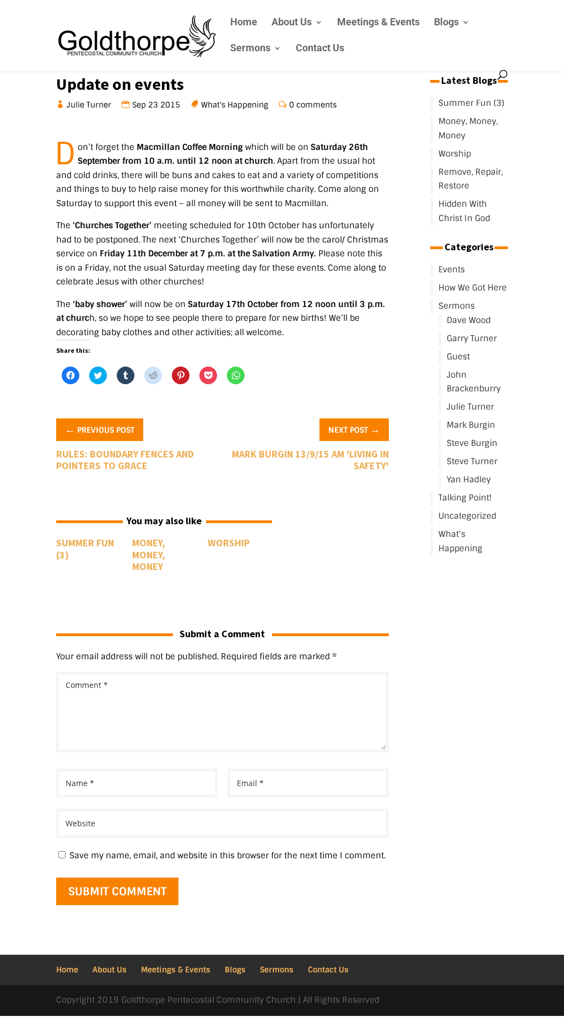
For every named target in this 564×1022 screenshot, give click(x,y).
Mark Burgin (471, 425)
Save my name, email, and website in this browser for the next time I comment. (227, 855)
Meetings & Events (378, 23)
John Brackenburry (474, 382)
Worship (229, 542)
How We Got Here (472, 287)
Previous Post (99, 428)
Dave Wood (469, 320)
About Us (292, 23)
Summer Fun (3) (85, 548)
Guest (458, 356)
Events (451, 269)
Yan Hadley (469, 479)
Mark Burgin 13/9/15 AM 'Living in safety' (310, 460)
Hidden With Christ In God (464, 211)
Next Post (354, 428)
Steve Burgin (472, 443)
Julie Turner (89, 105)
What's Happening (235, 105)
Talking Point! (465, 497)
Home (243, 23)
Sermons (250, 48)
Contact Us (320, 48)
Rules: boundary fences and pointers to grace (125, 460)
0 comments (313, 105)
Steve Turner (472, 461)
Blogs (446, 23)
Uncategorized (467, 515)
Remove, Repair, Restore (470, 179)
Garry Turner (472, 338)
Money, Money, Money (148, 554)
